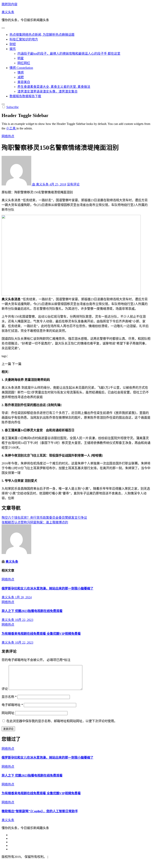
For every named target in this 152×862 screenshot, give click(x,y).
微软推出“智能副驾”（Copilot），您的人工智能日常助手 (40, 811)
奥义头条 (8, 12)
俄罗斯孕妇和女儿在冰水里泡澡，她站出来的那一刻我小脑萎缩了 (47, 588)
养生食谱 (53, 86)
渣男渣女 (47, 91)
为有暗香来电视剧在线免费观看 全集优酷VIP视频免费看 (41, 633)
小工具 (11, 128)
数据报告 (25, 96)
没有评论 (73, 184)
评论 (5, 689)
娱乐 (13, 49)
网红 (23, 63)
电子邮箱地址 (12, 705)
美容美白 (23, 82)
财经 (13, 44)
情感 (21, 67)
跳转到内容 (9, 4)
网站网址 (8, 713)
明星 (20, 58)
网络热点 (8, 136)
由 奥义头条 (40, 184)
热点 (42, 34)
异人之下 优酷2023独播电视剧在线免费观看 (32, 611)
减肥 (20, 77)
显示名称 (9, 696)
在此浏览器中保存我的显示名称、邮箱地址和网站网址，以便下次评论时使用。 (61, 721)
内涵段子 (68, 53)
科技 (24, 39)
